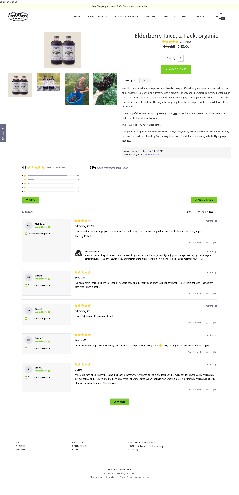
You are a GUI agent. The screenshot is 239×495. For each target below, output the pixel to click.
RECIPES (150, 16)
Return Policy (112, 477)
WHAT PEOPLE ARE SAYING (142, 442)
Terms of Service (141, 477)
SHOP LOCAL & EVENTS (126, 16)
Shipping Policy (97, 477)
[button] (176, 42)
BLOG (184, 16)
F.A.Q (145, 80)
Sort (189, 212)
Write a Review (207, 201)
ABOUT (167, 16)
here (175, 113)
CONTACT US (79, 446)
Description (130, 80)
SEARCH (199, 16)
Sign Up (13, 1)
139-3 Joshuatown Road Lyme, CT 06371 (119, 473)
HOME (77, 16)
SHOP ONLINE (95, 16)
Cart (219, 17)
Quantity (171, 58)
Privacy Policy (126, 477)
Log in (3, 1)
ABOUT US (77, 442)
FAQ (18, 442)
